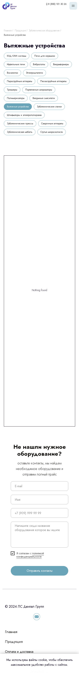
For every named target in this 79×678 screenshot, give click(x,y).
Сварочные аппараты (52, 123)
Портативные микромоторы (38, 89)
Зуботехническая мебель (19, 132)
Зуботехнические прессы (20, 123)
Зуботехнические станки (49, 106)
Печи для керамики (44, 56)
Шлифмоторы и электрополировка (24, 115)
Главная (8, 30)
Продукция (20, 30)
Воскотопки (12, 73)
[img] (73, 6)
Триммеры (12, 89)
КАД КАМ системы (16, 56)
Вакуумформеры (61, 64)
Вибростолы (39, 64)
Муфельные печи (16, 64)
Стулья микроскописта (51, 132)
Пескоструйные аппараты (53, 81)
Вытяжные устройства (15, 35)
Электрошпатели (34, 73)
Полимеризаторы (16, 98)
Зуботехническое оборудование (44, 30)
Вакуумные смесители (44, 98)
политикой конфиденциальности (30, 554)
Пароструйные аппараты (19, 81)
